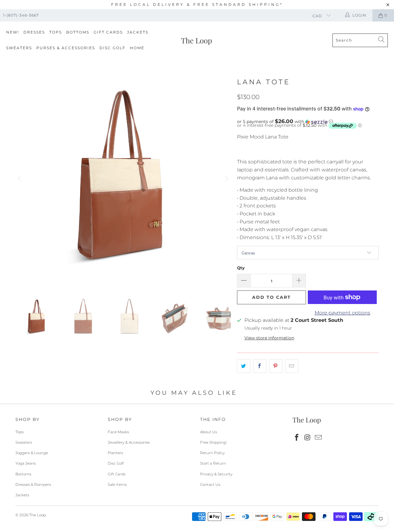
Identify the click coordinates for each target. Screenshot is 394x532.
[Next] (226, 178)
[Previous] (20, 178)
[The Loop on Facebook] (297, 438)
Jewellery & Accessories (129, 442)
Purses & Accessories (65, 48)
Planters (115, 452)
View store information (269, 337)
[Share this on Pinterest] (275, 366)
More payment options (342, 313)
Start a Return (213, 463)
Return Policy (212, 452)
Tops (55, 32)
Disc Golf (112, 48)
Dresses (34, 32)
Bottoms (77, 32)
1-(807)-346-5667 (21, 15)
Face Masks (118, 432)
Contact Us (210, 484)
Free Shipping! (213, 442)
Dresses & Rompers (33, 484)
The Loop (37, 515)
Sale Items (117, 484)
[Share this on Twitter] (243, 366)
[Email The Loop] (318, 438)
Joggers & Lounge (31, 452)
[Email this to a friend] (291, 366)
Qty (241, 267)
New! (12, 32)
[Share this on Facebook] (259, 366)
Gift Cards (108, 32)
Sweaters (19, 48)
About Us (208, 432)
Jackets (137, 32)
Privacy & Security (216, 474)
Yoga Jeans (25, 463)
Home (137, 48)
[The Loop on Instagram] (307, 438)
